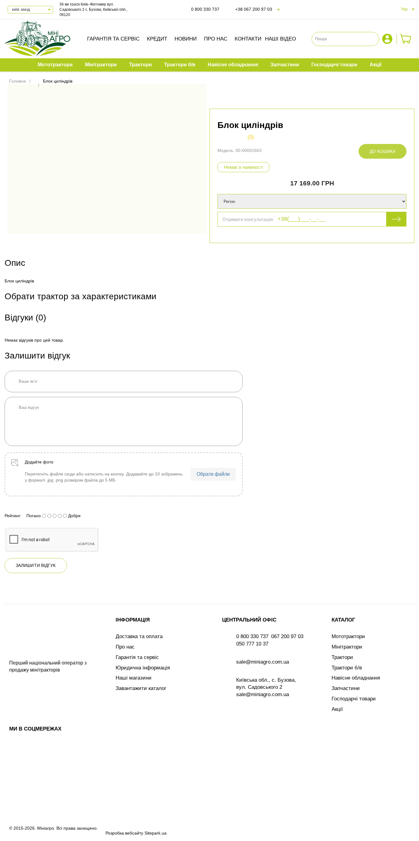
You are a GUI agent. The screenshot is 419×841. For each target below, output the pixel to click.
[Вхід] (388, 39)
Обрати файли (213, 474)
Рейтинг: (13, 515)
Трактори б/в (347, 668)
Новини (186, 39)
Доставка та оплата (139, 636)
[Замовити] (405, 39)
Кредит (157, 39)
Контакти (248, 39)
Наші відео (280, 39)
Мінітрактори (347, 647)
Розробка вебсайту (124, 833)
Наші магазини (134, 678)
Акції (337, 709)
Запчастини (346, 688)
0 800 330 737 (205, 9)
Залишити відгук (36, 565)
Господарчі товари (354, 699)
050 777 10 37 (252, 644)
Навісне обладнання (356, 678)
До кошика (382, 151)
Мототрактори (348, 636)
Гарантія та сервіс (113, 39)
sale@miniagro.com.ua (262, 662)
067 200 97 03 (287, 636)
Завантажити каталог (141, 688)
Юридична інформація (143, 668)
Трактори (342, 657)
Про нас (215, 39)
